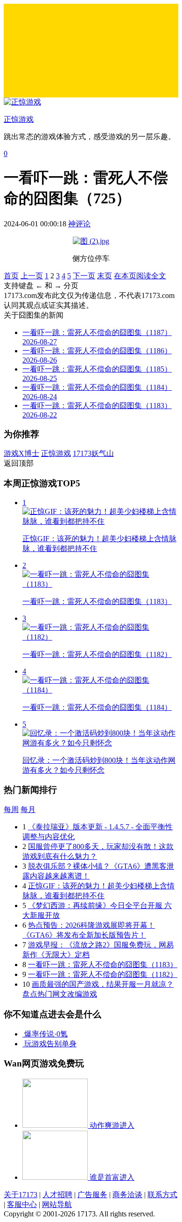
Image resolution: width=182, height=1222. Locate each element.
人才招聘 (57, 1195)
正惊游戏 (56, 453)
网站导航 (57, 1204)
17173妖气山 (93, 453)
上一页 (32, 276)
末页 (104, 276)
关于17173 (20, 1195)
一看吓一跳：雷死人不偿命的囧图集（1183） (102, 965)
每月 (28, 809)
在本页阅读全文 (140, 276)
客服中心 (22, 1204)
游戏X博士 (21, 453)
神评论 (79, 224)
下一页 (84, 276)
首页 (11, 276)
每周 (11, 809)
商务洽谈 (127, 1195)
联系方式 (162, 1195)
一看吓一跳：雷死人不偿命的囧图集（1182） (102, 974)
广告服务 (92, 1195)
